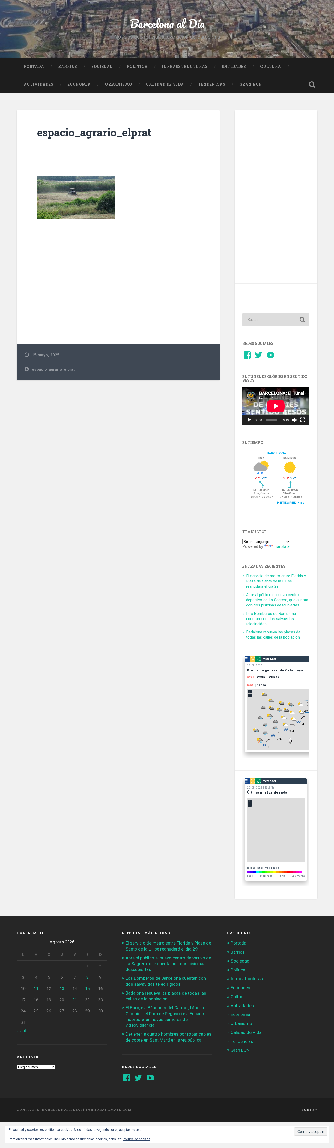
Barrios (67, 66)
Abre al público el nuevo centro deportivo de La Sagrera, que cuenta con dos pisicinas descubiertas (277, 600)
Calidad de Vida (165, 84)
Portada (34, 66)
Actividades (38, 84)
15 (87, 988)
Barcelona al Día (167, 23)
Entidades (234, 66)
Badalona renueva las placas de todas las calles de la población (273, 635)
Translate (282, 546)
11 (36, 988)
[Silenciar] (294, 420)
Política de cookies (136, 1139)
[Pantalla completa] (302, 420)
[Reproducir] (249, 420)
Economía (79, 84)
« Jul (21, 1030)
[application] (275, 406)
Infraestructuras (185, 66)
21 (74, 999)
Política (137, 66)
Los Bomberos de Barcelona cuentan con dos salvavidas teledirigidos (271, 618)
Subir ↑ (309, 1110)
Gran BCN (251, 84)
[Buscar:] (275, 319)
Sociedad (102, 66)
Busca (312, 84)
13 (61, 988)
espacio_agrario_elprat (94, 132)
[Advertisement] (118, 275)
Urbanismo (118, 84)
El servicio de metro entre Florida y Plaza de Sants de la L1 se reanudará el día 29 (276, 581)
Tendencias (211, 84)
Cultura (270, 66)
